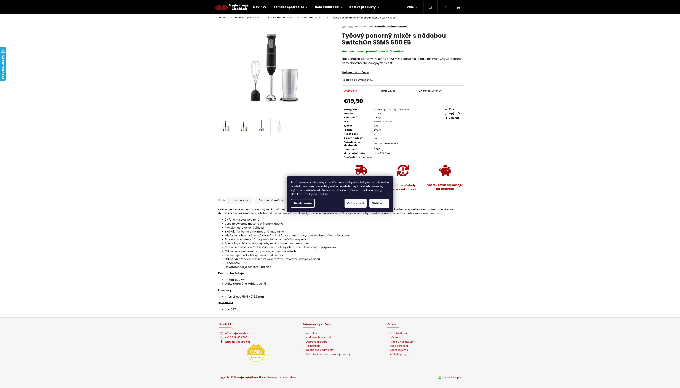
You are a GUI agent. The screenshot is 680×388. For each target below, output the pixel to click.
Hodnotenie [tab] (241, 200)
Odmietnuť (355, 203)
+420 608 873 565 (236, 337)
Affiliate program (400, 354)
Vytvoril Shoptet (453, 377)
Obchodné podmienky (320, 350)
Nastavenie (303, 203)
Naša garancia (399, 346)
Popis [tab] (221, 200)
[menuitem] (260, 7)
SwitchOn (436, 91)
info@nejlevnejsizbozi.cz (239, 333)
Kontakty (311, 333)
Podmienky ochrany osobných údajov (329, 354)
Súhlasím (379, 203)
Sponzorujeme (399, 350)
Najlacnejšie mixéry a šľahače (391, 109)
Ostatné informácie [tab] (270, 200)
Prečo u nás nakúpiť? (403, 342)
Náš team (396, 337)
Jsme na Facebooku (237, 342)
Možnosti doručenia (355, 72)
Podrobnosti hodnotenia (391, 26)
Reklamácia (313, 346)
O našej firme (398, 333)
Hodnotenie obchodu (319, 337)
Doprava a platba (316, 342)
